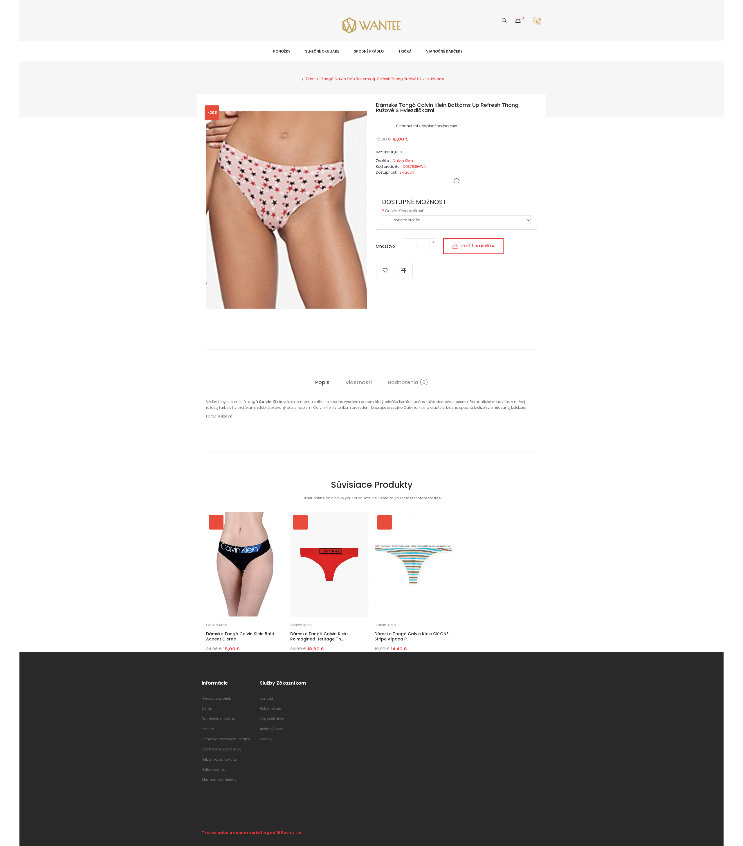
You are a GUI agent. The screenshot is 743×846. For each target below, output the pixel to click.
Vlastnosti (358, 382)
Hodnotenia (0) (408, 382)
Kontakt (266, 698)
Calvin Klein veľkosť (404, 211)
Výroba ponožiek (216, 698)
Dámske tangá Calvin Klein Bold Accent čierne (240, 636)
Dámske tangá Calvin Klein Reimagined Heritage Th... (319, 636)
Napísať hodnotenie (439, 125)
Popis (322, 382)
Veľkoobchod (214, 769)
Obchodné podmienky (221, 749)
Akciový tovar (272, 728)
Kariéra (208, 728)
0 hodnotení (407, 125)
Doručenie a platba (218, 718)
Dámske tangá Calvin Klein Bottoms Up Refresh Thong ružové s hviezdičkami (375, 78)
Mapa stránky (272, 718)
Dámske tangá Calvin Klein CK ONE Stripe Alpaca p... (411, 636)
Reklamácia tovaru (219, 759)
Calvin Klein (217, 624)
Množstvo (385, 246)
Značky (266, 739)
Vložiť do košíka (477, 245)
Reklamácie (270, 708)
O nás (207, 708)
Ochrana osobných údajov (226, 739)
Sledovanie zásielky (219, 779)
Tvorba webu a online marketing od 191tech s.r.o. (252, 832)
